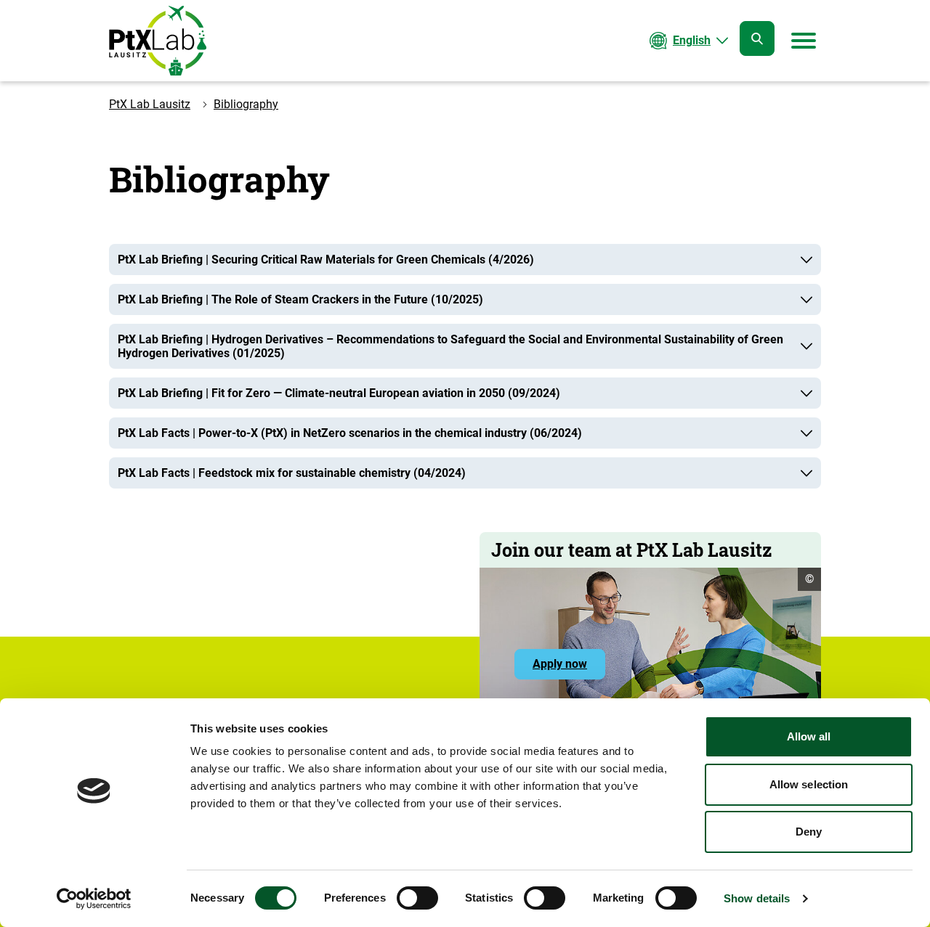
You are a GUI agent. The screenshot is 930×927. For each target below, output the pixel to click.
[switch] (417, 898)
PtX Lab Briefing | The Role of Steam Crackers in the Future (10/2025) (300, 299)
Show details (757, 898)
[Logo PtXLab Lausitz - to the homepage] (157, 40)
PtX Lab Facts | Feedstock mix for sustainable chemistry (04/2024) (292, 473)
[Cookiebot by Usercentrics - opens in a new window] (94, 899)
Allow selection (809, 784)
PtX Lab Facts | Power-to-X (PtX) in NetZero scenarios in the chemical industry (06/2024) (350, 433)
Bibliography (246, 104)
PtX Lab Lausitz (149, 104)
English (692, 40)
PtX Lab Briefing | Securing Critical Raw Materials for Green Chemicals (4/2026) (326, 259)
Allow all (809, 736)
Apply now (569, 667)
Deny (809, 831)
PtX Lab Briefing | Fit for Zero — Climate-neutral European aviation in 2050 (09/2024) (339, 393)
